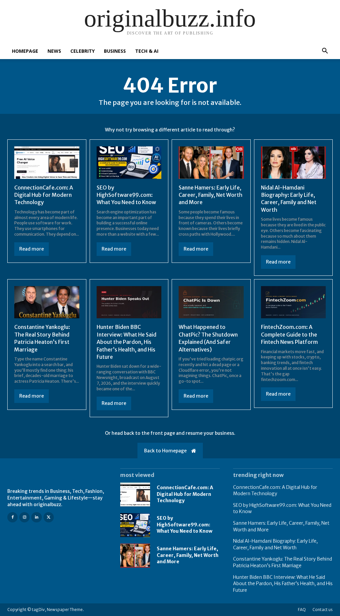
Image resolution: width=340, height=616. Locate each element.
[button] (325, 51)
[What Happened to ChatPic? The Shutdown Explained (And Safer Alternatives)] (211, 302)
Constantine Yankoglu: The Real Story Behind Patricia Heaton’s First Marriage (42, 338)
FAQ (302, 609)
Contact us (322, 609)
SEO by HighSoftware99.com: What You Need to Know (126, 195)
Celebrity (82, 51)
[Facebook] (12, 517)
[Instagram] (24, 517)
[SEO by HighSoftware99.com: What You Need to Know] (129, 162)
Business (115, 51)
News (54, 51)
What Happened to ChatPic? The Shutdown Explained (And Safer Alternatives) (208, 338)
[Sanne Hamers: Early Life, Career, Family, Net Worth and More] (211, 162)
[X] (48, 517)
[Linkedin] (36, 517)
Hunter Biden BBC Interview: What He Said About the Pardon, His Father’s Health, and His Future (126, 342)
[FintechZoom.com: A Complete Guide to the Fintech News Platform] (293, 302)
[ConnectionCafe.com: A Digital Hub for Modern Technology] (46, 162)
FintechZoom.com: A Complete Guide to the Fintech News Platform (289, 334)
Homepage (25, 51)
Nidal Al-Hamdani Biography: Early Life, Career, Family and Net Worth (288, 198)
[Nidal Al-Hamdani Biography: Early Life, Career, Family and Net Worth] (293, 162)
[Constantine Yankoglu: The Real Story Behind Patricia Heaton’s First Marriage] (46, 302)
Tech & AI (146, 51)
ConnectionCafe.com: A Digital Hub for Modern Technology (43, 195)
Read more (31, 249)
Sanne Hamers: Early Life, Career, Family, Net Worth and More (210, 195)
